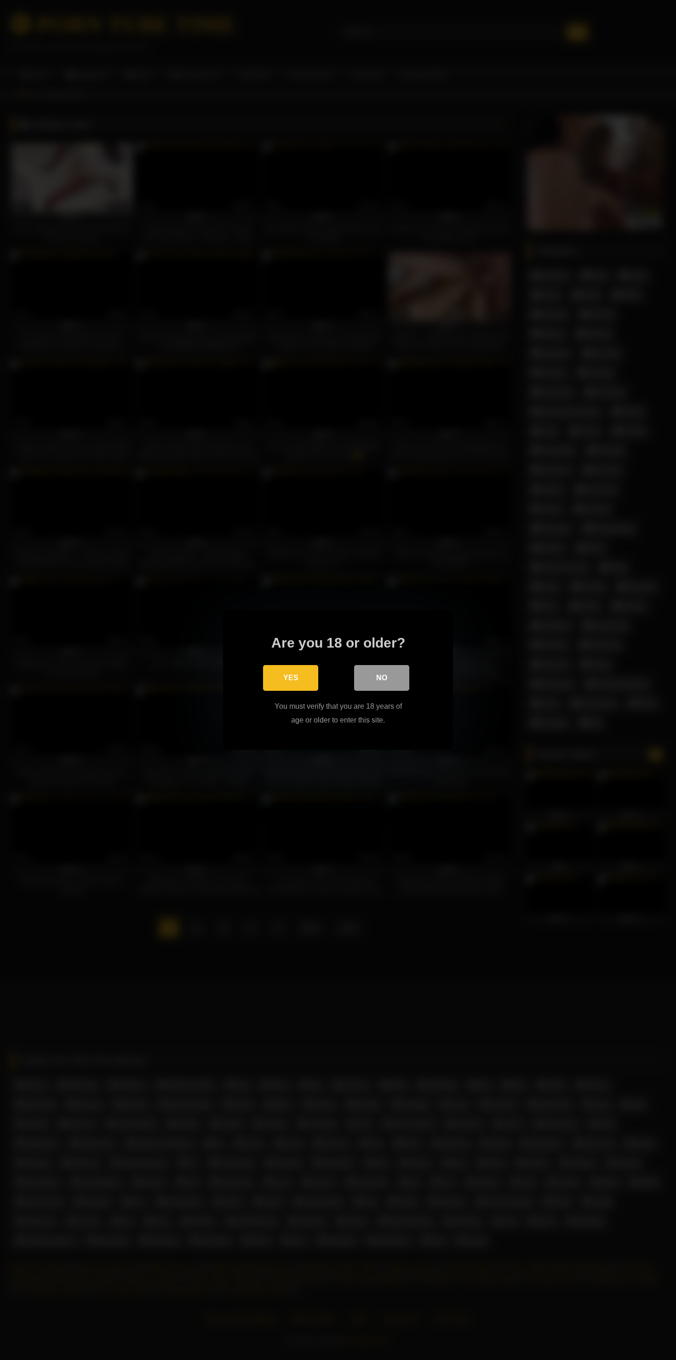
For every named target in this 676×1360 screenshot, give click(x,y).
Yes (290, 678)
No (381, 678)
